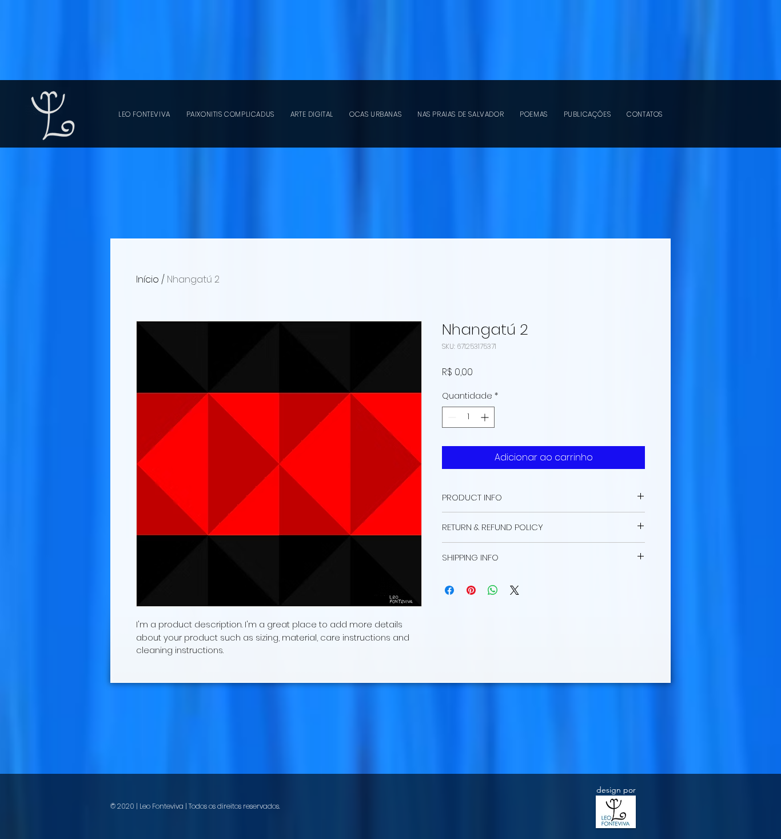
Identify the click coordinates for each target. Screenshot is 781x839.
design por (616, 790)
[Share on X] (514, 590)
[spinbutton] (468, 417)
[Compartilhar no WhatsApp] (493, 590)
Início (147, 279)
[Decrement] (451, 417)
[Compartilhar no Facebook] (449, 590)
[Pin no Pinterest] (471, 590)
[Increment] (486, 417)
